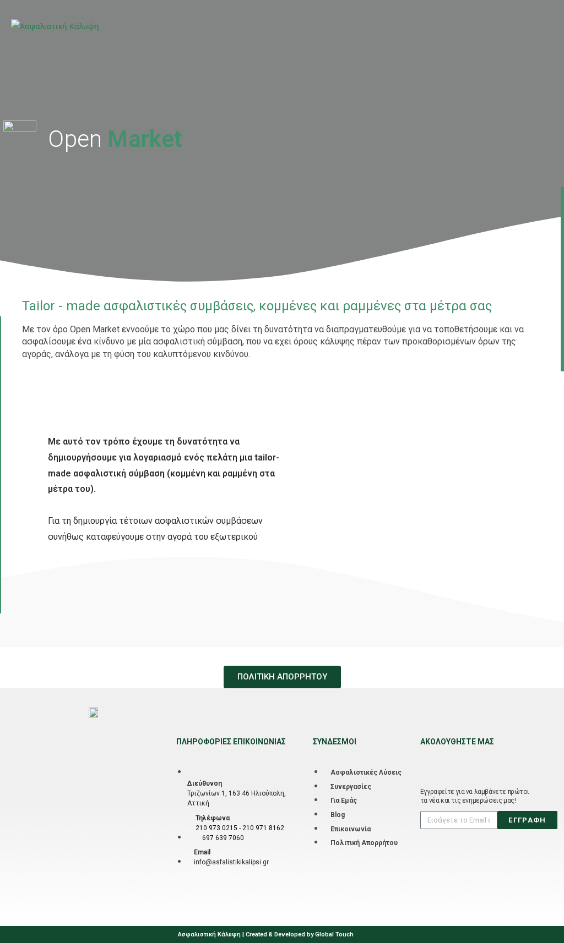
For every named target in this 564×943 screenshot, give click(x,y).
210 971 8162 (263, 828)
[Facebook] (427, 759)
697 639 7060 (223, 838)
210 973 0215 (216, 828)
